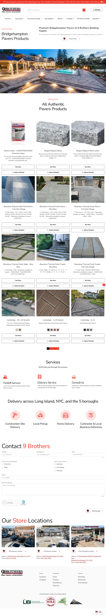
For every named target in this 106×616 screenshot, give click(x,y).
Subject (3, 474)
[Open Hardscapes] (24, 19)
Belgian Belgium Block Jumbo (87, 151)
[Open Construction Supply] (41, 19)
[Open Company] (73, 19)
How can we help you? (7, 482)
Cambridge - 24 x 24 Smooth (18, 320)
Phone (73, 451)
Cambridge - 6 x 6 (88, 320)
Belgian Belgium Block (53, 151)
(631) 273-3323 (11, 558)
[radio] (17, 330)
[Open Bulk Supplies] (54, 19)
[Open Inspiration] (100, 19)
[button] (18, 172)
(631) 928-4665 (81, 562)
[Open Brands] (63, 19)
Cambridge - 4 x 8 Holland (53, 320)
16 (58, 348)
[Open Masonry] (12, 19)
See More (18, 167)
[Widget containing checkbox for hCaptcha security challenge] (14, 503)
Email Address (41, 451)
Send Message (96, 511)
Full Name (4, 451)
